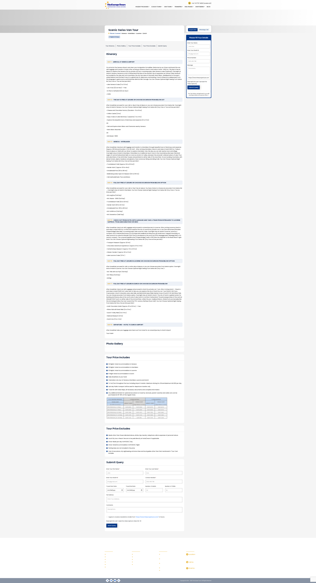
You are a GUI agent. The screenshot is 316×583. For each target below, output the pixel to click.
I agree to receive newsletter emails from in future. (136, 517)
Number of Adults (150, 486)
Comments (109, 505)
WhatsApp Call (203, 29)
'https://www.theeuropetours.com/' (147, 517)
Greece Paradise (138, 557)
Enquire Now (192, 29)
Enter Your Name (192, 43)
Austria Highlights (138, 564)
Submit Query (162, 46)
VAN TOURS (168, 7)
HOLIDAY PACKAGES (142, 7)
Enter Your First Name (113, 469)
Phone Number (191, 58)
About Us (108, 557)
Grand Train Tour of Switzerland (169, 568)
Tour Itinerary (110, 46)
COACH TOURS (156, 7)
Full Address (110, 495)
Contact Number (150, 477)
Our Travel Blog (110, 554)
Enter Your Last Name (152, 469)
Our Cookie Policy (111, 567)
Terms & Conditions (111, 562)
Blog (208, 7)
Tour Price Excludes (149, 46)
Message (190, 65)
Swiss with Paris (137, 554)
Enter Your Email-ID (112, 477)
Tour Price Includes (134, 46)
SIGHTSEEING (199, 7)
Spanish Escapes (138, 559)
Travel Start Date (111, 486)
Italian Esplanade (138, 562)
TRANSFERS (178, 7)
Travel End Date (130, 486)
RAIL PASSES (188, 7)
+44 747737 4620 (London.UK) (201, 3)
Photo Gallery (121, 46)
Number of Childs (170, 486)
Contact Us (109, 559)
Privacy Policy (109, 564)
